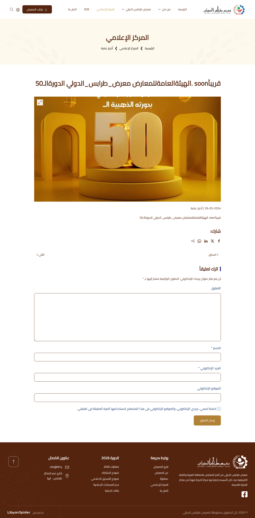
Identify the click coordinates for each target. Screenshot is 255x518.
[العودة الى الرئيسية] (225, 9)
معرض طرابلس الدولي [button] (138, 9)
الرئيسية (182, 9)
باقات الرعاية (112, 490)
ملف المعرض (35, 9)
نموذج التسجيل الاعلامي (105, 478)
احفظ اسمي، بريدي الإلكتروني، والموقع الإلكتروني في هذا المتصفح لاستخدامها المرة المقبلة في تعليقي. (147, 409)
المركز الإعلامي (105, 9)
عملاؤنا (164, 478)
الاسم (216, 348)
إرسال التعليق (207, 420)
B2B (86, 9)
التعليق (216, 288)
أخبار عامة (197, 208)
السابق (212, 254)
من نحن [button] (166, 9)
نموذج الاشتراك (110, 472)
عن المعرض (161, 472)
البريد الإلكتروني (209, 368)
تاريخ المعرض (160, 466)
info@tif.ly (56, 467)
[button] (40, 102)
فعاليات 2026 (111, 466)
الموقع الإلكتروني (209, 388)
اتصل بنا (72, 9)
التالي (41, 254)
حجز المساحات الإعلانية (106, 484)
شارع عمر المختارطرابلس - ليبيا (53, 476)
